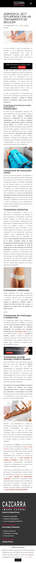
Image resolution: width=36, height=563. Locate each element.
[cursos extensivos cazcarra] (18, 351)
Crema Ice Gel (21, 331)
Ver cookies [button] (28, 557)
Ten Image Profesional (11, 527)
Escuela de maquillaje (10, 516)
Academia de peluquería (11, 519)
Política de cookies (8, 539)
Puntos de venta (8, 536)
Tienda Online (7, 542)
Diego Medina (10, 25)
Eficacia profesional (9, 531)
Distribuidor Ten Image (10, 533)
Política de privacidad (9, 525)
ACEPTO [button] (18, 560)
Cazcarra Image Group (10, 512)
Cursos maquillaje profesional (12, 521)
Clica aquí (22, 67)
